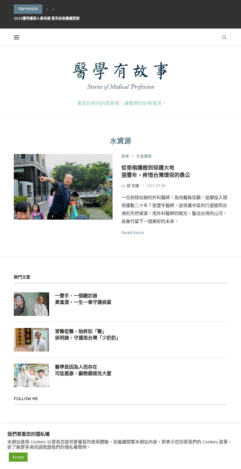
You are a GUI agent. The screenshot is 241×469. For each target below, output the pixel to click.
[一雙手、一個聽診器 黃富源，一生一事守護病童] (31, 304)
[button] (47, 9)
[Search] (224, 37)
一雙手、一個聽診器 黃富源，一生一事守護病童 (83, 299)
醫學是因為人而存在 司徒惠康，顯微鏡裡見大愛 (83, 370)
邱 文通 (133, 185)
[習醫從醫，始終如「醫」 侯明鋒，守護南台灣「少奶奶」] (31, 340)
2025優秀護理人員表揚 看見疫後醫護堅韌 (47, 18)
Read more (132, 232)
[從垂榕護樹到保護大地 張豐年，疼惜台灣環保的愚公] (63, 187)
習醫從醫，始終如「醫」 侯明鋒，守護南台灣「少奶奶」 (88, 334)
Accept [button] (18, 457)
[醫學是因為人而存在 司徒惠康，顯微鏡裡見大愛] (31, 375)
